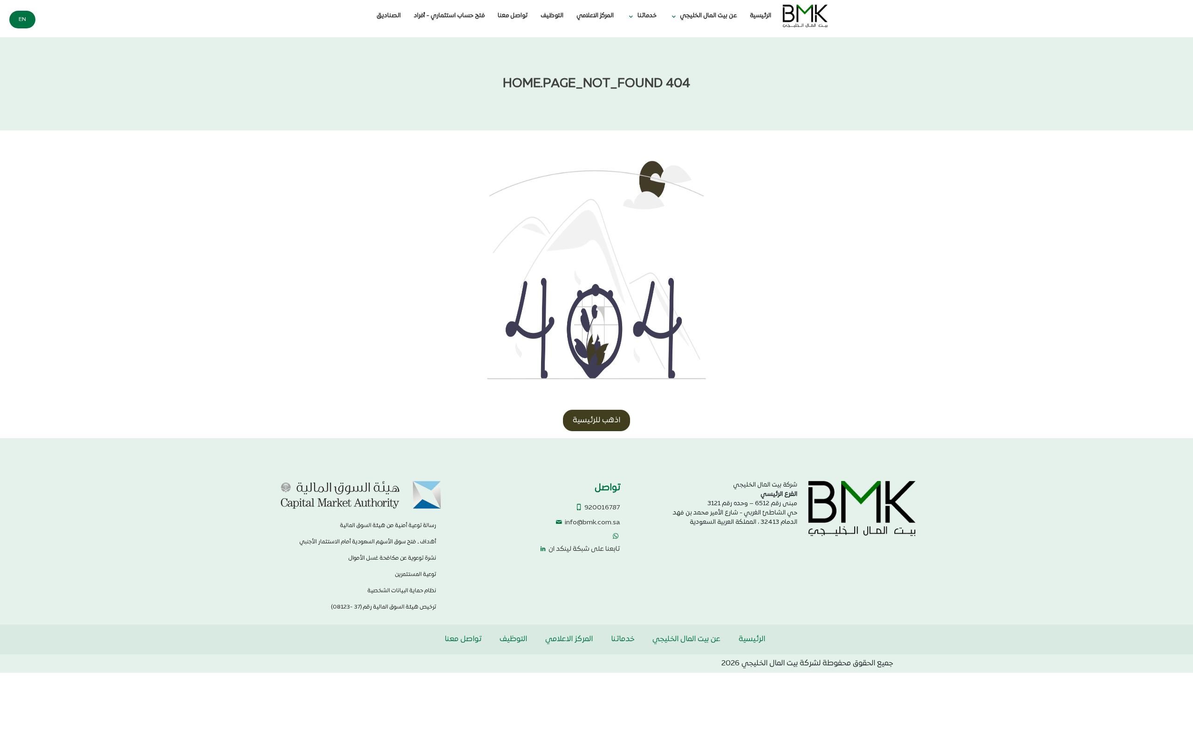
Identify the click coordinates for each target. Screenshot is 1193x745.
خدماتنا (647, 16)
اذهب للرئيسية (596, 420)
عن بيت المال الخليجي (708, 16)
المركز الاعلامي (595, 16)
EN (22, 19)
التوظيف (552, 16)
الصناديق (389, 16)
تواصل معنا (513, 16)
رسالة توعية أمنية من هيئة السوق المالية (388, 525)
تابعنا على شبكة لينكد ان (583, 549)
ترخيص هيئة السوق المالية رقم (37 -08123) (383, 607)
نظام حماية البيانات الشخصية (402, 591)
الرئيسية (760, 16)
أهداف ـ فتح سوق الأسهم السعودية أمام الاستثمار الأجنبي (368, 542)
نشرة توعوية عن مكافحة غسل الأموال (392, 558)
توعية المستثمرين (415, 574)
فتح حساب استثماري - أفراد (449, 16)
